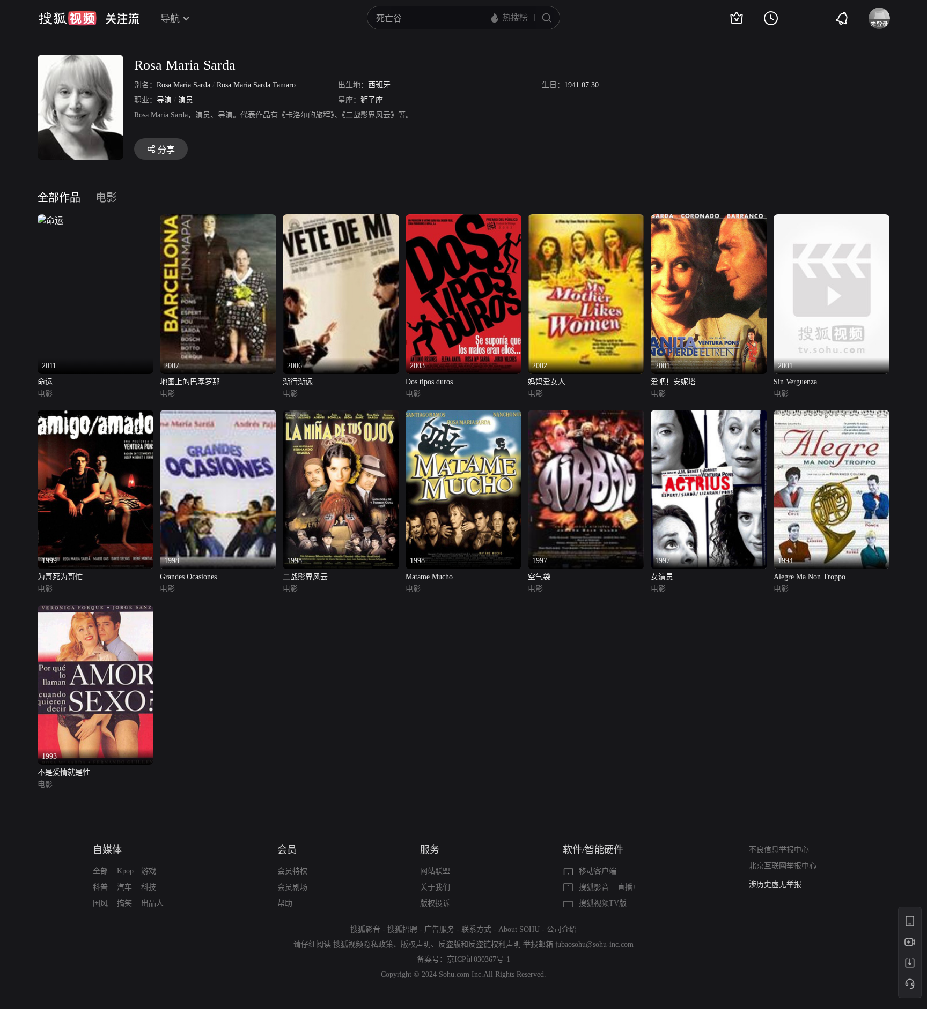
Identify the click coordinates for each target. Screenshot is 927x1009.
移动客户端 (597, 871)
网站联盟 (435, 871)
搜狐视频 (68, 18)
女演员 (662, 577)
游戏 (148, 871)
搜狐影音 (594, 887)
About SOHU (519, 929)
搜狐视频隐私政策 (363, 944)
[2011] (50, 220)
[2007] (218, 220)
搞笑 (124, 903)
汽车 (124, 887)
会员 (287, 849)
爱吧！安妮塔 (673, 382)
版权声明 (416, 944)
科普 (100, 887)
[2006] (341, 220)
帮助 (284, 903)
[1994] (832, 416)
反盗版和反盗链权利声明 (479, 944)
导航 (170, 19)
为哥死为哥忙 (60, 577)
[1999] (96, 416)
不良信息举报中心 (779, 850)
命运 (45, 382)
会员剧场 (292, 887)
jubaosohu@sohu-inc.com (594, 944)
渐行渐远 (298, 382)
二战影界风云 (305, 577)
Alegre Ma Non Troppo (809, 577)
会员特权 (292, 871)
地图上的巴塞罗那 (190, 382)
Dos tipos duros (429, 382)
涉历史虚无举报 (775, 884)
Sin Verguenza (795, 382)
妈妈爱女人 (546, 382)
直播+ (627, 887)
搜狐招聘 (402, 929)
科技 (148, 887)
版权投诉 (435, 903)
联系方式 (476, 929)
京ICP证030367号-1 (478, 959)
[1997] (586, 416)
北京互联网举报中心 (782, 866)
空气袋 (539, 577)
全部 (100, 871)
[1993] (96, 611)
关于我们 (435, 887)
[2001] (709, 220)
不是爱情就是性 (64, 772)
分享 (166, 149)
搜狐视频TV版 (603, 903)
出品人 (152, 903)
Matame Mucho (429, 577)
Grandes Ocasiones (188, 577)
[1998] (218, 416)
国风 (100, 903)
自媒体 (107, 849)
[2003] (464, 220)
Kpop (125, 871)
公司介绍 (562, 929)
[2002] (586, 220)
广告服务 (439, 929)
